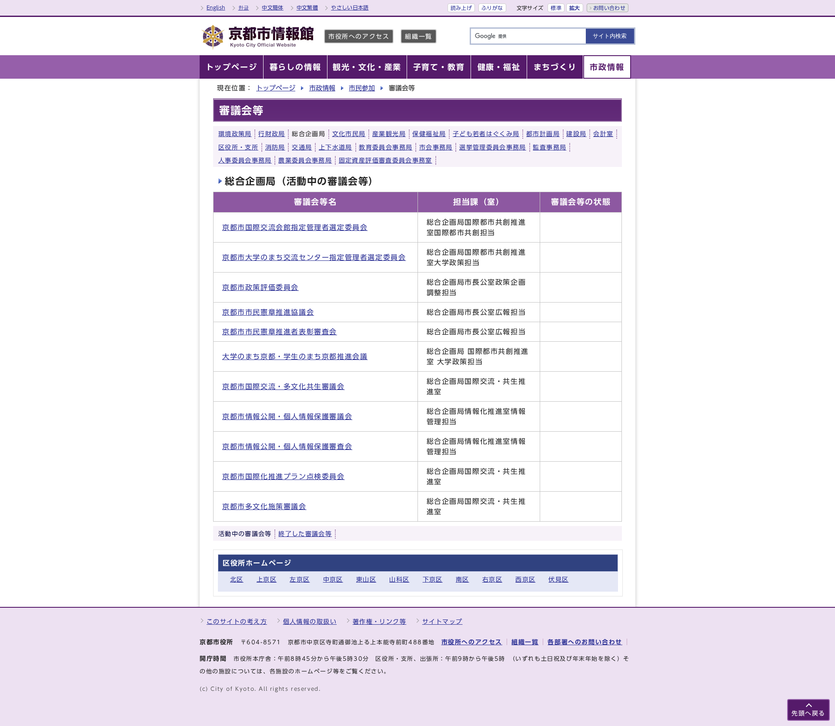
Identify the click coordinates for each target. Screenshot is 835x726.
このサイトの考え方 (237, 621)
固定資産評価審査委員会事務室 (385, 160)
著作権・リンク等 (380, 621)
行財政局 (271, 134)
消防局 (275, 147)
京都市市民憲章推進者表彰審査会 (279, 331)
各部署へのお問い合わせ (585, 642)
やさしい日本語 (350, 7)
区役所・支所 (238, 147)
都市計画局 (543, 134)
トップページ (275, 88)
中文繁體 (307, 7)
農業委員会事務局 (305, 160)
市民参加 (362, 88)
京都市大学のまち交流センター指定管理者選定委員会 (314, 257)
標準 (556, 7)
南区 (462, 579)
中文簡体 (272, 7)
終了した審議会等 (305, 534)
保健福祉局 (429, 134)
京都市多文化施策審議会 (264, 506)
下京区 (433, 579)
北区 (237, 579)
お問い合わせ (609, 7)
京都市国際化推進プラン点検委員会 (283, 476)
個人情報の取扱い (310, 621)
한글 (243, 7)
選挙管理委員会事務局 (492, 147)
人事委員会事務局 (245, 160)
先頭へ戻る (808, 713)
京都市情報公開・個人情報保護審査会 (287, 446)
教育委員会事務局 (385, 147)
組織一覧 (418, 36)
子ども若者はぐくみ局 (486, 134)
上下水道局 (335, 147)
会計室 (603, 134)
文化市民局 (349, 134)
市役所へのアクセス (358, 36)
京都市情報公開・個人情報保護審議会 (287, 416)
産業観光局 (389, 134)
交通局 (302, 147)
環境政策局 (235, 134)
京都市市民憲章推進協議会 (268, 312)
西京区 (525, 579)
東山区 (366, 579)
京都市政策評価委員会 (260, 287)
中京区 (333, 579)
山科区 (399, 579)
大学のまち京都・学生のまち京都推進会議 (294, 356)
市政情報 (322, 88)
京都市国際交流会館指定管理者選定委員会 (294, 227)
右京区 (492, 579)
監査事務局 (549, 147)
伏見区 (558, 579)
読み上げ (461, 7)
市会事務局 (436, 147)
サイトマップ (442, 621)
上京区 (267, 579)
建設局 (576, 134)
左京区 (300, 579)
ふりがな (492, 7)
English (216, 7)
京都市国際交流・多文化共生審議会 (283, 386)
